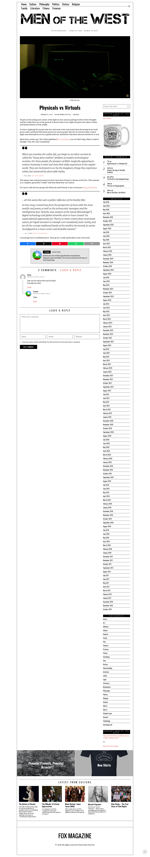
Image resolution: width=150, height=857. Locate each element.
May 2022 (106, 356)
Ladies (105, 675)
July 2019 (106, 485)
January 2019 (107, 507)
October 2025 (107, 221)
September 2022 (108, 341)
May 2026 (106, 209)
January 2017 (107, 598)
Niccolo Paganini (94, 804)
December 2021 (108, 375)
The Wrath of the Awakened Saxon (118, 179)
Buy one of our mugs (110, 746)
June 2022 (106, 353)
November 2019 (108, 470)
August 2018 (107, 526)
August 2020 (107, 436)
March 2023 (107, 319)
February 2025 (107, 251)
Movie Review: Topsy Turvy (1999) (73, 805)
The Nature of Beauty (27, 804)
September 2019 (108, 477)
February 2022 (107, 368)
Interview (106, 672)
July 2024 (106, 277)
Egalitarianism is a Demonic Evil (117, 164)
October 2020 (107, 428)
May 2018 (106, 537)
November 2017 (108, 560)
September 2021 (108, 387)
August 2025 (107, 228)
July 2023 (106, 304)
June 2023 (106, 307)
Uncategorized (107, 724)
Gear (104, 660)
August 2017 (107, 571)
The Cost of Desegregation (115, 186)
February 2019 (107, 504)
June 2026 (106, 206)
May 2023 (106, 311)
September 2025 (108, 224)
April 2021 (106, 405)
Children (105, 626)
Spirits (105, 706)
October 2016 (107, 609)
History (105, 664)
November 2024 (108, 262)
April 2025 (106, 243)
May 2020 (106, 447)
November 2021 (108, 379)
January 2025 (107, 255)
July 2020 (106, 439)
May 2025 (106, 240)
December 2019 (108, 466)
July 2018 (106, 530)
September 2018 (108, 522)
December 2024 (108, 258)
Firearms (106, 649)
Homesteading (107, 668)
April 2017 (106, 586)
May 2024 (106, 285)
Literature (106, 683)
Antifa (105, 619)
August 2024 (107, 274)
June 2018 (106, 534)
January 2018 (107, 553)
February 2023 (107, 323)
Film (104, 642)
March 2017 (107, 590)
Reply (29, 287)
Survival (105, 717)
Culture (57, 114)
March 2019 (107, 500)
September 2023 (108, 296)
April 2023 (106, 315)
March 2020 (107, 455)
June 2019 (106, 488)
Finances (105, 645)
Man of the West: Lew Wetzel (116, 192)
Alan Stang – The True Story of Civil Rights (119, 805)
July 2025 (106, 232)
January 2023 (107, 326)
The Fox (91, 845)
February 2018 (107, 549)
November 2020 (108, 424)
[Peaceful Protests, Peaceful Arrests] (46, 763)
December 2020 (108, 421)
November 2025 (108, 217)
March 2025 (107, 247)
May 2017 (106, 583)
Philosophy (106, 691)
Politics (68, 114)
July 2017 (106, 575)
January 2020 (107, 462)
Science (105, 702)
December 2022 (108, 330)
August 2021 (107, 390)
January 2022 (107, 372)
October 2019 (107, 473)
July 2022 (106, 349)
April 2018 (106, 541)
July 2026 (106, 202)
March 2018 (107, 545)
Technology (106, 721)
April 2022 (106, 360)
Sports (105, 709)
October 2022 (107, 338)
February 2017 (107, 594)
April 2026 (106, 213)
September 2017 (108, 568)
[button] (128, 106)
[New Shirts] (104, 763)
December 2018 (108, 511)
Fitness (105, 653)
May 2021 (106, 402)
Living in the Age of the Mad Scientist (116, 171)
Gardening (106, 657)
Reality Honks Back (90, 188)
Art (104, 623)
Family (105, 638)
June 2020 (106, 443)
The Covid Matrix (38, 175)
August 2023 (107, 300)
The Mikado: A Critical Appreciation (50, 805)
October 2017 (107, 564)
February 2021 (107, 413)
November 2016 (108, 605)
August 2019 (107, 481)
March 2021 (107, 409)
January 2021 (107, 417)
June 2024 (106, 281)
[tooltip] (28, 243)
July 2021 (106, 394)
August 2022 (107, 345)
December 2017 (108, 556)
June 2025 (106, 236)
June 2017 (106, 579)
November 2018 (108, 515)
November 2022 (108, 334)
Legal (104, 679)
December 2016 (108, 602)
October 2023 (107, 292)
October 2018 (107, 519)
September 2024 (108, 270)
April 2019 (106, 496)
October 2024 (107, 266)
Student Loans (107, 713)
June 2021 (106, 398)
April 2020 (106, 451)
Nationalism (107, 687)
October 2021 (107, 383)
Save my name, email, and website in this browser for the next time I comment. (51, 342)
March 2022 (107, 364)
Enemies (62, 114)
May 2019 (106, 492)
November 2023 (108, 289)
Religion (105, 698)
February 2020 (107, 458)
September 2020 (108, 432)
